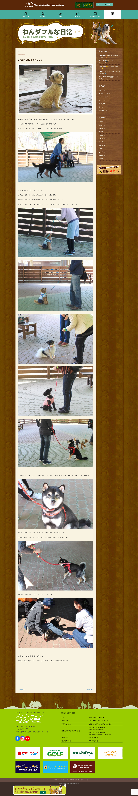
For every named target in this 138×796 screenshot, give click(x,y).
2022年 (102, 135)
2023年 (102, 132)
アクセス (100, 4)
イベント (22, 54)
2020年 (102, 142)
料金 (60, 16)
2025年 (102, 125)
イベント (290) (103, 97)
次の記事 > (90, 690)
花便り (101, 107)
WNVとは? (25, 16)
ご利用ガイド (78, 16)
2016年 (102, 155)
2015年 (102, 159)
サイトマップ (64, 780)
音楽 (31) (102, 100)
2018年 (102, 149)
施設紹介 (42, 16)
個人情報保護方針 (74, 780)
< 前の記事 (21, 690)
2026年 (102, 122)
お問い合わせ (84, 780)
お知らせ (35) (103, 110)
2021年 (102, 138)
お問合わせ (109, 4)
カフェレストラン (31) (105, 93)
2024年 (102, 128)
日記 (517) (102, 90)
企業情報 (56, 780)
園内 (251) (102, 104)
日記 (19, 54)
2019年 (102, 145)
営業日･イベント (95, 16)
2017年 (102, 152)
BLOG (112, 16)
